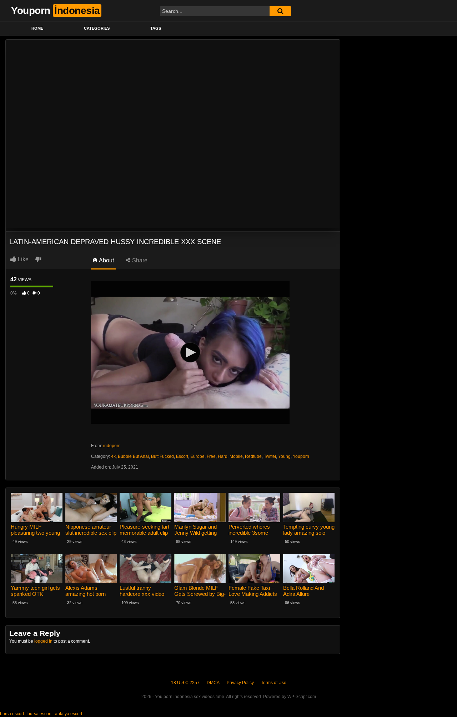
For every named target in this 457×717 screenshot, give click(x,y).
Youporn (301, 456)
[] (280, 11)
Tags (155, 28)
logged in (43, 641)
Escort (182, 456)
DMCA (213, 682)
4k (113, 456)
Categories (97, 28)
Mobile (236, 456)
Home (37, 28)
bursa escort (12, 713)
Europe (197, 456)
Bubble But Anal (133, 456)
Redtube (253, 456)
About (106, 260)
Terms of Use (273, 682)
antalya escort (68, 713)
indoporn (112, 445)
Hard (222, 456)
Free (211, 456)
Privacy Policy (240, 682)
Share (139, 260)
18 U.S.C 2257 (185, 682)
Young (284, 456)
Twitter (270, 456)
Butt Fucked (162, 456)
